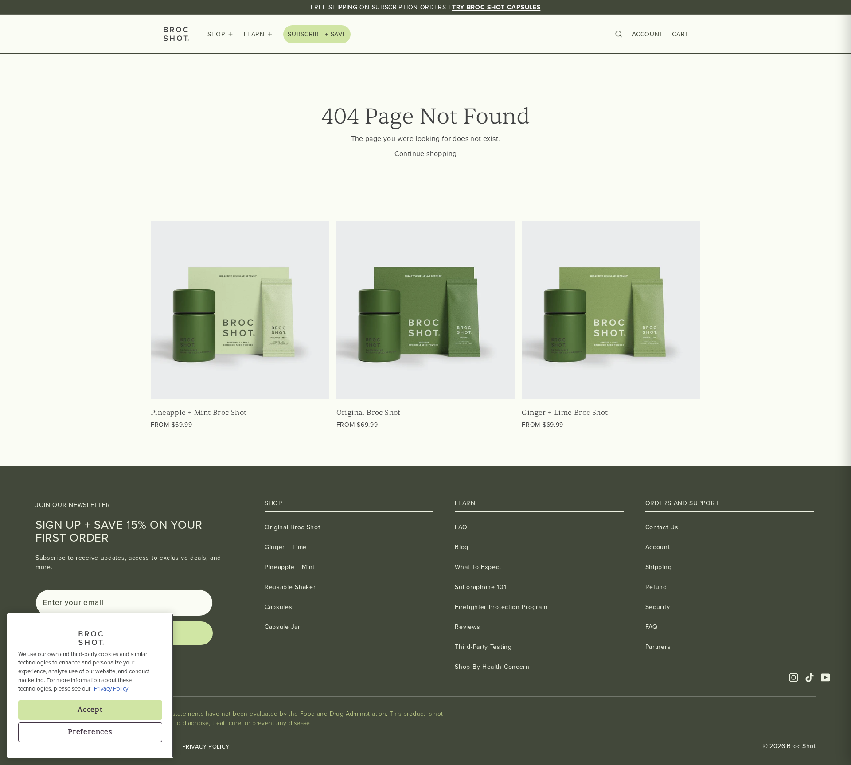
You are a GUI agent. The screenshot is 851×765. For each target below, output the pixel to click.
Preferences (90, 731)
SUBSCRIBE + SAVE (317, 34)
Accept (90, 709)
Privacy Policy (206, 746)
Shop (216, 34)
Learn (254, 34)
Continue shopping (425, 153)
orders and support (682, 503)
